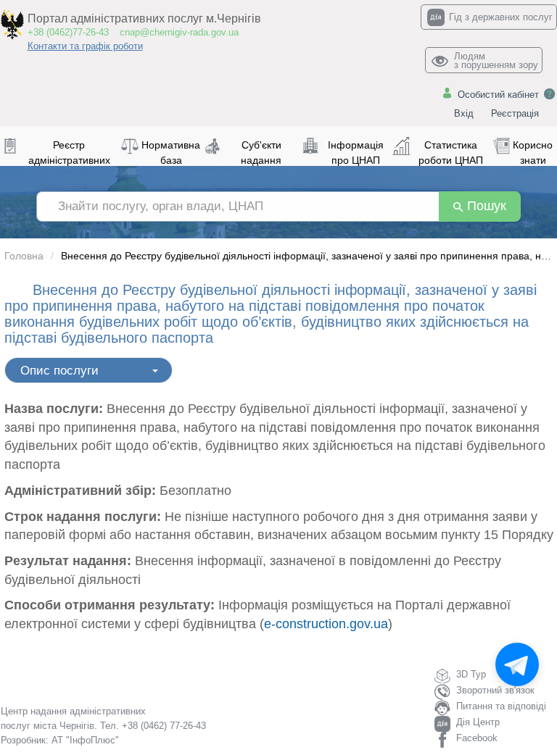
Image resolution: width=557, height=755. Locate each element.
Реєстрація (515, 113)
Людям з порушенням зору (496, 60)
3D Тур (471, 674)
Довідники (35, 366)
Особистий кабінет (498, 94)
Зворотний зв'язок (495, 690)
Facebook (477, 738)
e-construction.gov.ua (326, 624)
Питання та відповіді (501, 706)
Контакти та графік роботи (85, 46)
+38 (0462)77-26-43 (68, 32)
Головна (24, 256)
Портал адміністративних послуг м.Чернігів (144, 18)
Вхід (464, 113)
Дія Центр (478, 722)
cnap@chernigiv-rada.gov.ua (179, 32)
